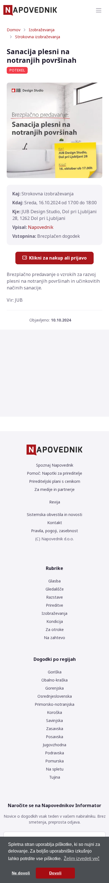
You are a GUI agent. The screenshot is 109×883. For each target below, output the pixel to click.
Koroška (54, 712)
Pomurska (54, 761)
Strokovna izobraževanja (37, 36)
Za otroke (55, 629)
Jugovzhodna (54, 744)
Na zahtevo (54, 637)
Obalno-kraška (54, 680)
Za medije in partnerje (54, 489)
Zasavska (54, 728)
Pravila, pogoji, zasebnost (54, 530)
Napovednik (40, 227)
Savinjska (54, 720)
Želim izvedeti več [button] (81, 858)
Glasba (54, 581)
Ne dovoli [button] (21, 873)
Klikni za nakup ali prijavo (58, 258)
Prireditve (54, 605)
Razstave (54, 597)
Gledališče (55, 589)
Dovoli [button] (55, 873)
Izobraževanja (41, 29)
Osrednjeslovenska (54, 696)
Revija (54, 502)
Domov (13, 29)
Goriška (54, 672)
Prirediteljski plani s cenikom (54, 481)
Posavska (54, 736)
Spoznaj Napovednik (54, 465)
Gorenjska (54, 688)
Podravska (54, 752)
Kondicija (54, 621)
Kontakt (54, 522)
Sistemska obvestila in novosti (54, 514)
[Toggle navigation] (99, 10)
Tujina (54, 777)
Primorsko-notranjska (54, 704)
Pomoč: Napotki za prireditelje (54, 473)
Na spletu (54, 769)
